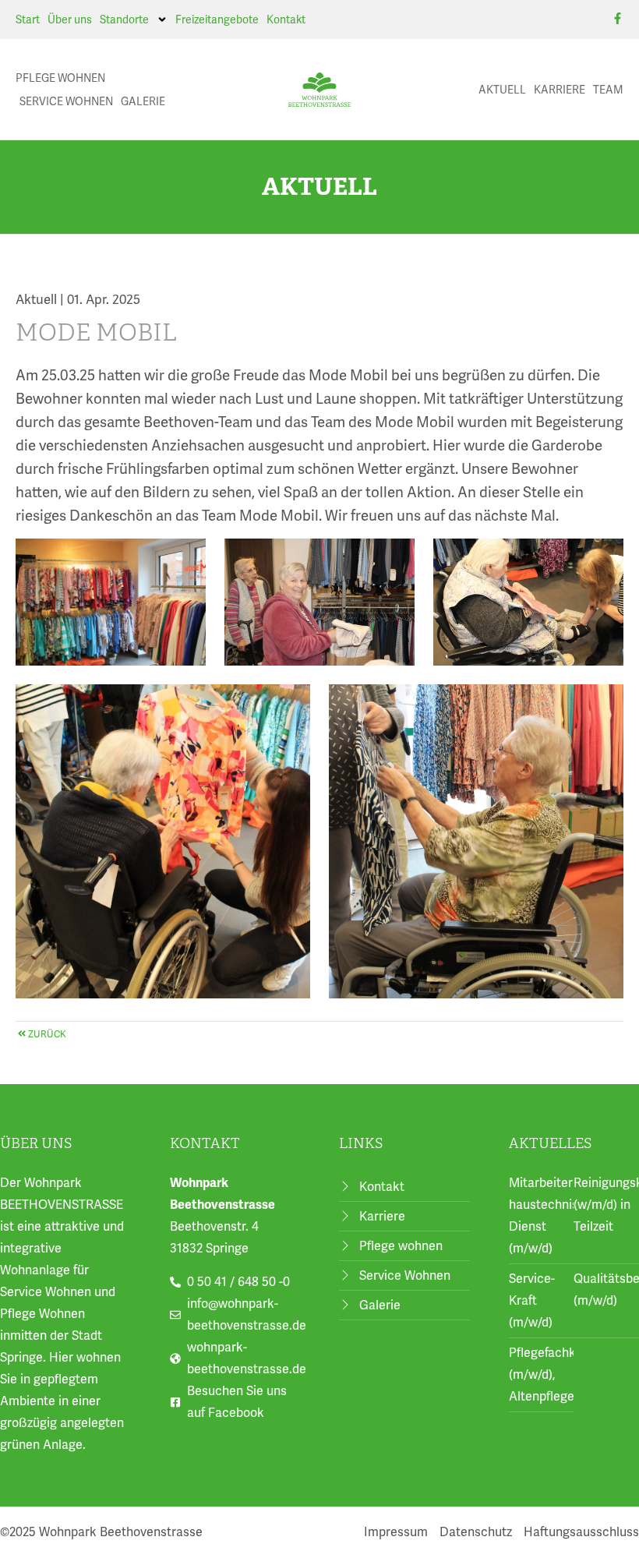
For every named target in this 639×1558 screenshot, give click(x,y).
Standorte (124, 19)
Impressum (396, 1532)
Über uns (70, 19)
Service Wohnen (66, 101)
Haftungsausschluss (581, 1532)
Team (608, 90)
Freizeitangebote (217, 19)
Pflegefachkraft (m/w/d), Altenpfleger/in (552, 1374)
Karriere (559, 90)
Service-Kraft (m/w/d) (532, 1300)
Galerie (143, 101)
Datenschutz (476, 1532)
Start (28, 19)
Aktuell (502, 90)
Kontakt (286, 19)
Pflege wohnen (60, 78)
